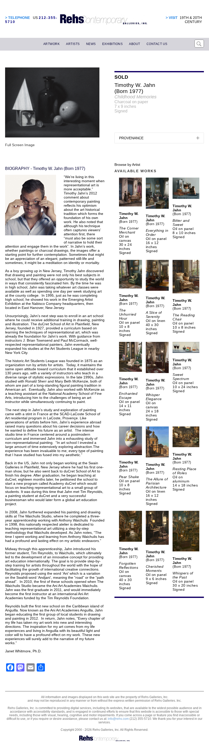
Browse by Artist (127, 165)
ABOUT (134, 44)
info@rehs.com (118, 719)
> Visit (172, 18)
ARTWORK (51, 44)
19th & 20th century (191, 20)
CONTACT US (157, 44)
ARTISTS (73, 44)
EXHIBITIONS (112, 44)
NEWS (91, 44)
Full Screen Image (20, 145)
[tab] (159, 138)
